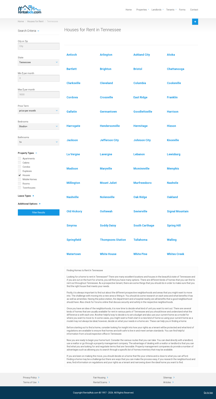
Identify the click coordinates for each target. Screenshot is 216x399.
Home (129, 9)
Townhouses (29, 187)
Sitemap (167, 377)
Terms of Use (30, 382)
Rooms (26, 183)
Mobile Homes (30, 179)
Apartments (29, 158)
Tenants (170, 9)
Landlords (156, 9)
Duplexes (27, 171)
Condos (26, 167)
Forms (182, 9)
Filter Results (38, 212)
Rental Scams (100, 382)
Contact (194, 9)
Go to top (208, 392)
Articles (167, 382)
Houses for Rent (35, 21)
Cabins (26, 162)
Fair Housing (99, 377)
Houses (26, 175)
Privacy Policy (30, 377)
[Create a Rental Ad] (195, 22)
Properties (141, 9)
